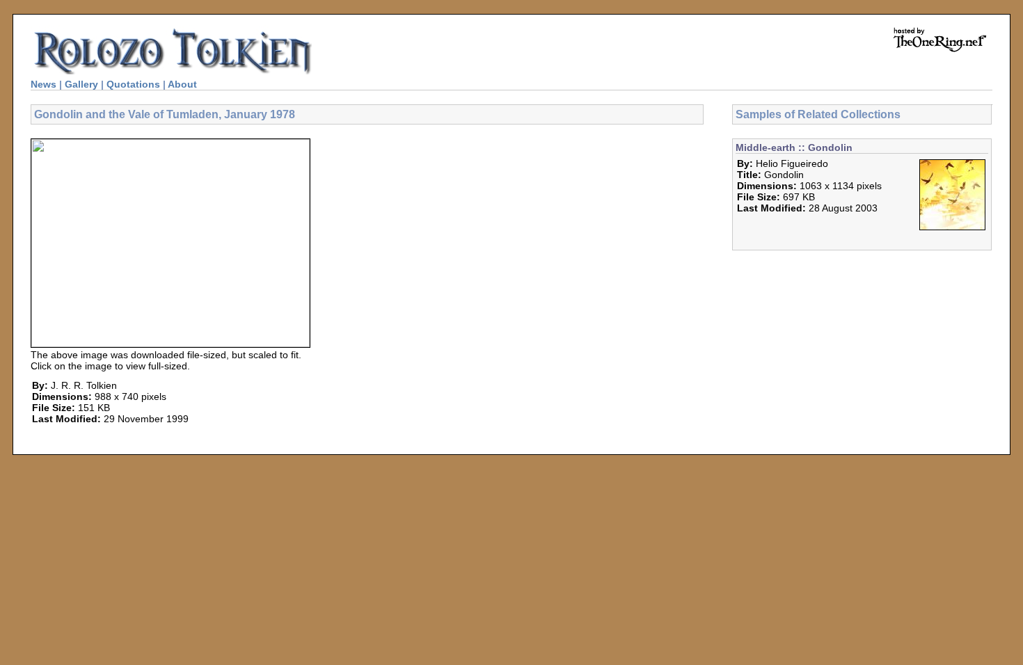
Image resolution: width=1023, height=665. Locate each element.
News (43, 84)
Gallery (81, 84)
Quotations (133, 84)
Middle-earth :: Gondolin (794, 147)
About (182, 84)
